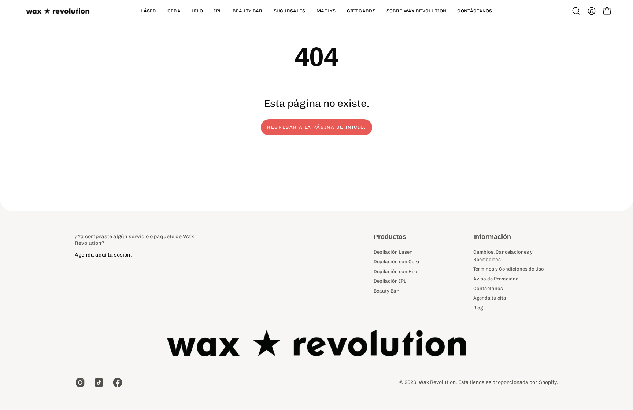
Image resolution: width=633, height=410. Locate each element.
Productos (390, 236)
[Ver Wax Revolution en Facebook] (116, 382)
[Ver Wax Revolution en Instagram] (79, 382)
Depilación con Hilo (395, 271)
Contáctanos (488, 288)
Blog (478, 308)
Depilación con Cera (396, 261)
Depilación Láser (393, 252)
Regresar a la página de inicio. (316, 127)
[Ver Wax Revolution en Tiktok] (98, 382)
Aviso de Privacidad (496, 279)
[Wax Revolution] (58, 11)
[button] (576, 11)
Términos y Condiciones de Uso (508, 269)
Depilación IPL (390, 281)
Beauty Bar (386, 290)
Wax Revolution (437, 382)
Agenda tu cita (489, 298)
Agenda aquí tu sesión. (103, 254)
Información (492, 236)
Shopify (548, 382)
